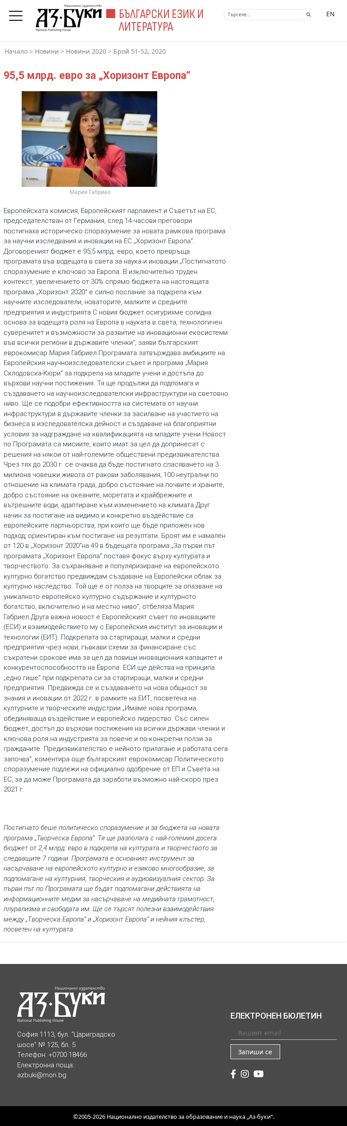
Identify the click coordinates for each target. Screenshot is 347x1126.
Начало (16, 51)
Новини (47, 51)
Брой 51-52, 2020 (139, 51)
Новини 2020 (86, 51)
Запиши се (255, 1051)
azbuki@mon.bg (41, 1075)
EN (330, 13)
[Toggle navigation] (18, 13)
